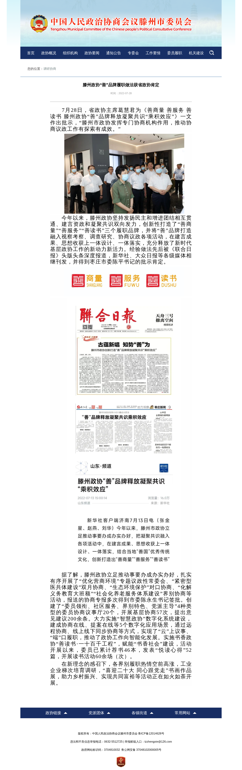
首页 (31, 53)
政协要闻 (92, 53)
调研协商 (49, 69)
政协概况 (48, 53)
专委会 (133, 53)
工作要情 (153, 53)
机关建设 (196, 53)
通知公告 (113, 53)
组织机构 (70, 53)
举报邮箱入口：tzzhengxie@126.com (148, 741)
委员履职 (174, 53)
